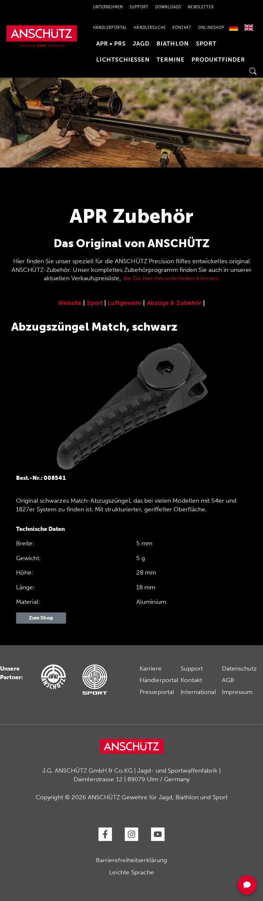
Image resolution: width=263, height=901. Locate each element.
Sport (206, 43)
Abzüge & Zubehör (174, 303)
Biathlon (173, 43)
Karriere (151, 668)
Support (192, 668)
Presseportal (157, 692)
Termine (170, 59)
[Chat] (247, 885)
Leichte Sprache (131, 872)
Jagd (141, 43)
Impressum (237, 692)
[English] (249, 25)
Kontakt (182, 27)
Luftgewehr (124, 303)
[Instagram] (131, 834)
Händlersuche (150, 27)
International (198, 692)
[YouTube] (158, 834)
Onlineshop (211, 27)
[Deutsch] (235, 25)
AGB (228, 680)
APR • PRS (111, 43)
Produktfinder (218, 59)
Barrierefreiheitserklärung (131, 860)
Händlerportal (110, 27)
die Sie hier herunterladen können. (171, 278)
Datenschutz (239, 668)
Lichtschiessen (123, 59)
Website (70, 303)
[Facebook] (105, 834)
